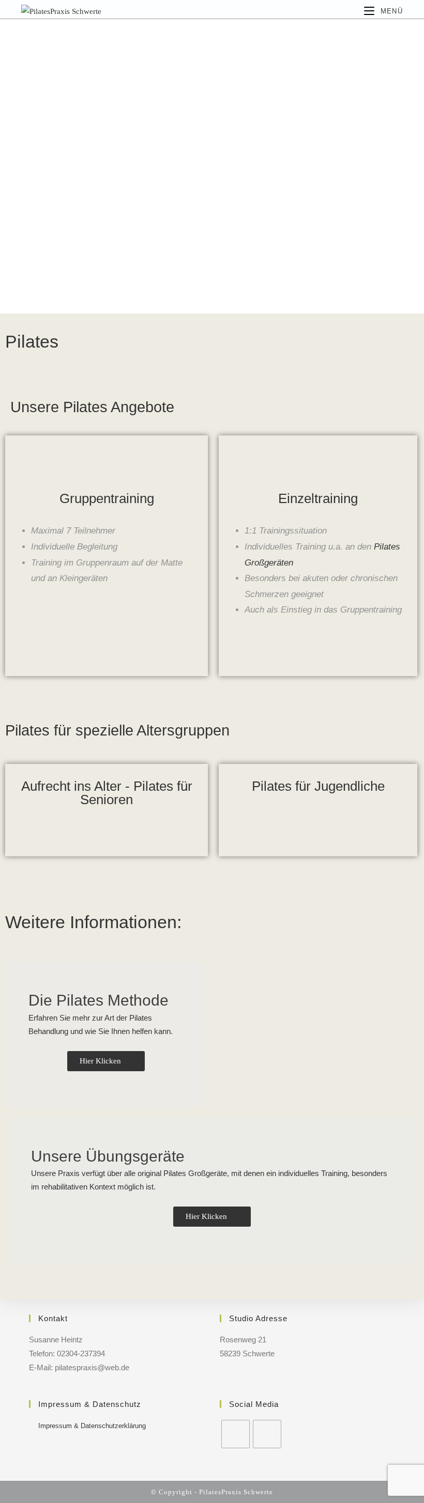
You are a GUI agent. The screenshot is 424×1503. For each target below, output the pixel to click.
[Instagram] (235, 1434)
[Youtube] (267, 1434)
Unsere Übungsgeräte (108, 1156)
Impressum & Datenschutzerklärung (92, 1426)
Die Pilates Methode (98, 1000)
